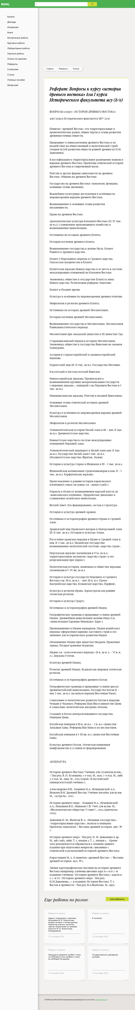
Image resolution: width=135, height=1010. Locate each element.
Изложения (12, 27)
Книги (10, 32)
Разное (76, 69)
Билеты (11, 17)
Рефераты (12, 64)
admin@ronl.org (101, 1000)
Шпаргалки (12, 85)
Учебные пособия (16, 80)
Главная (50, 69)
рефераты (63, 69)
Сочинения (12, 69)
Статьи (10, 75)
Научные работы (15, 54)
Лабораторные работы (18, 48)
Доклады (11, 22)
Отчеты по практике (17, 59)
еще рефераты (117, 899)
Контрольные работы (17, 38)
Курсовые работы (16, 43)
